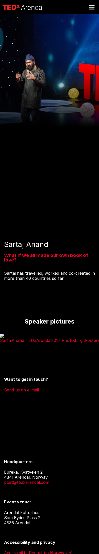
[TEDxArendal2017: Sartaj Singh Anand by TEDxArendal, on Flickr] (49, 340)
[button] (91, 7)
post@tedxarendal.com (26, 482)
